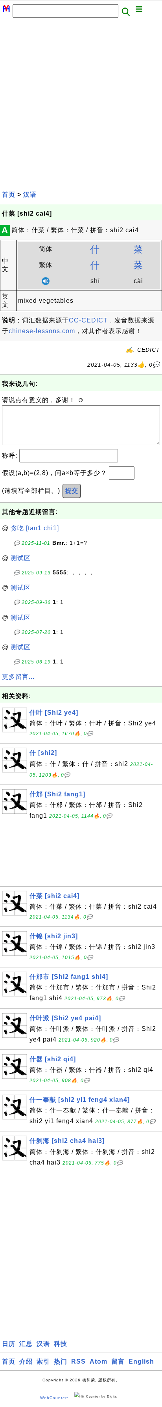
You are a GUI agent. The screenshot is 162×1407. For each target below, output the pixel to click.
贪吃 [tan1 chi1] (35, 528)
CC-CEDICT (88, 320)
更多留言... (18, 676)
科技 (60, 1343)
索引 (43, 1361)
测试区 (21, 558)
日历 (8, 1343)
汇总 (26, 1343)
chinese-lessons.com (42, 331)
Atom (98, 1361)
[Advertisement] (81, 103)
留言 (118, 1361)
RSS (78, 1361)
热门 (60, 1361)
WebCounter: (54, 1398)
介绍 (26, 1361)
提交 (71, 490)
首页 (8, 194)
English (141, 1361)
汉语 (30, 194)
